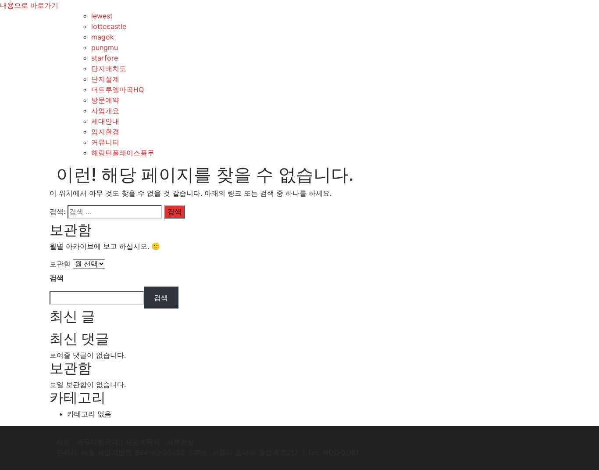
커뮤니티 (105, 142)
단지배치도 (108, 68)
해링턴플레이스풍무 (122, 152)
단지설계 (105, 79)
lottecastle (108, 26)
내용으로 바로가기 (29, 5)
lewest (102, 15)
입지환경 (105, 131)
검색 (57, 277)
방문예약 (105, 100)
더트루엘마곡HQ (117, 89)
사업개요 (105, 110)
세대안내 (105, 121)
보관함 (60, 263)
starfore (104, 58)
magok (102, 36)
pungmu (104, 47)
